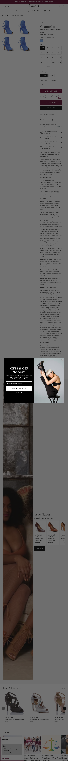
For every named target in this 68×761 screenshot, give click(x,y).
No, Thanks (19, 393)
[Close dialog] (62, 359)
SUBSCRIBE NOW (19, 388)
